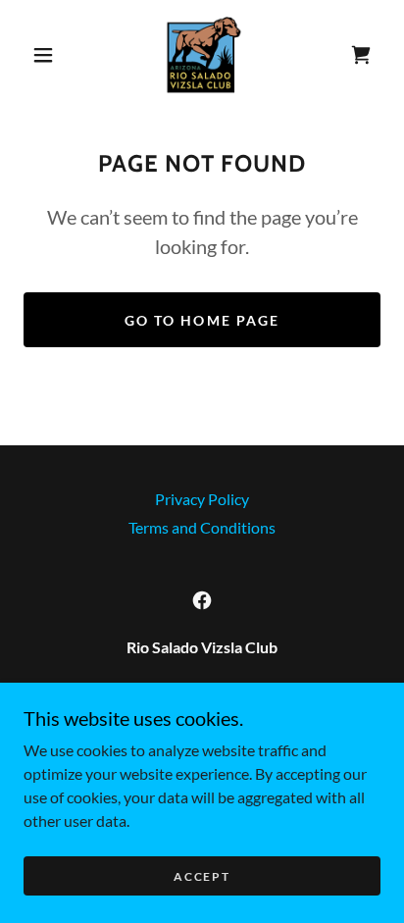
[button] (43, 55)
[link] (204, 55)
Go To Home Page (201, 320)
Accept (201, 876)
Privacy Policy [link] (202, 498)
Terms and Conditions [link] (202, 527)
